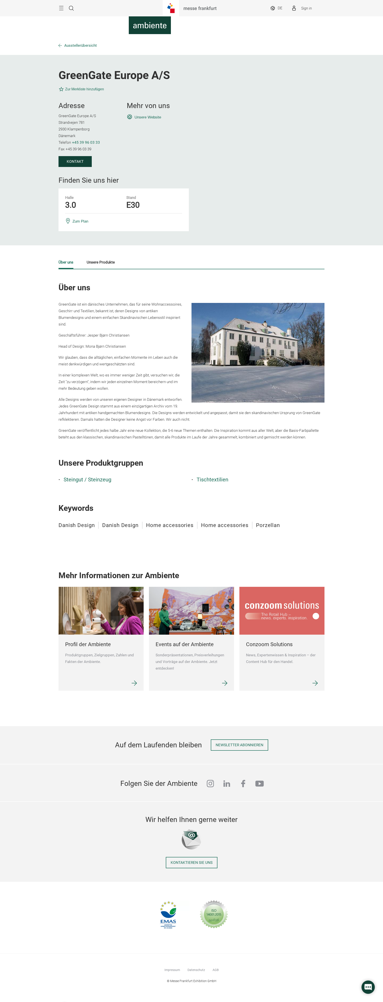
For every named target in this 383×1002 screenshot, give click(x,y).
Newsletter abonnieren (239, 745)
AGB (216, 970)
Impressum (172, 970)
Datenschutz (196, 970)
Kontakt (75, 161)
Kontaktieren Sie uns (192, 863)
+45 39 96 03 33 (86, 142)
